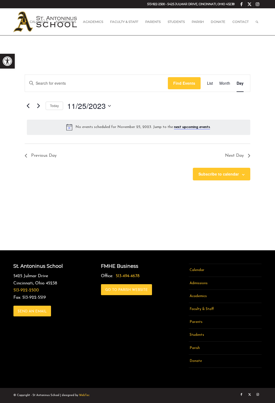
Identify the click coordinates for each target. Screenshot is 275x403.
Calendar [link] (197, 270)
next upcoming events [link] (192, 127)
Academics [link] (198, 296)
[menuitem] (39, 21)
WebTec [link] (84, 395)
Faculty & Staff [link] (202, 309)
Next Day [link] (234, 156)
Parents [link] (196, 322)
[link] (7, 61)
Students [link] (197, 335)
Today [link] (54, 105)
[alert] (138, 127)
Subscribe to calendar (218, 174)
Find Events (184, 83)
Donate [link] (196, 361)
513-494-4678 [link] (128, 276)
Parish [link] (195, 348)
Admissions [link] (199, 283)
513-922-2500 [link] (26, 290)
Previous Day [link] (44, 156)
